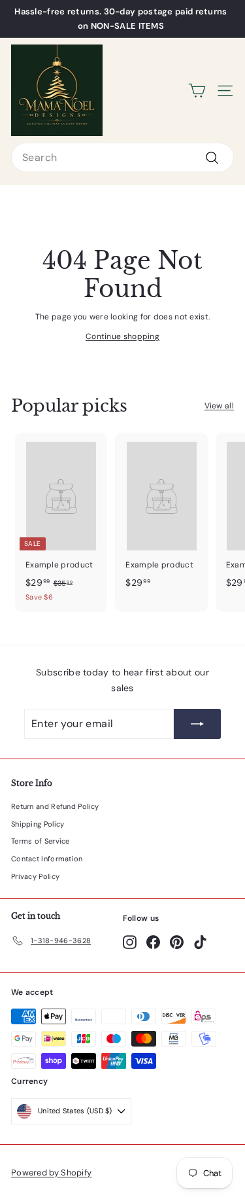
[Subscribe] (197, 723)
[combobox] (122, 157)
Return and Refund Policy (55, 806)
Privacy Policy (35, 876)
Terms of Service (40, 841)
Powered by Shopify (51, 1172)
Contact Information (47, 858)
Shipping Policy (38, 824)
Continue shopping (122, 336)
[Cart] (197, 90)
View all (219, 406)
